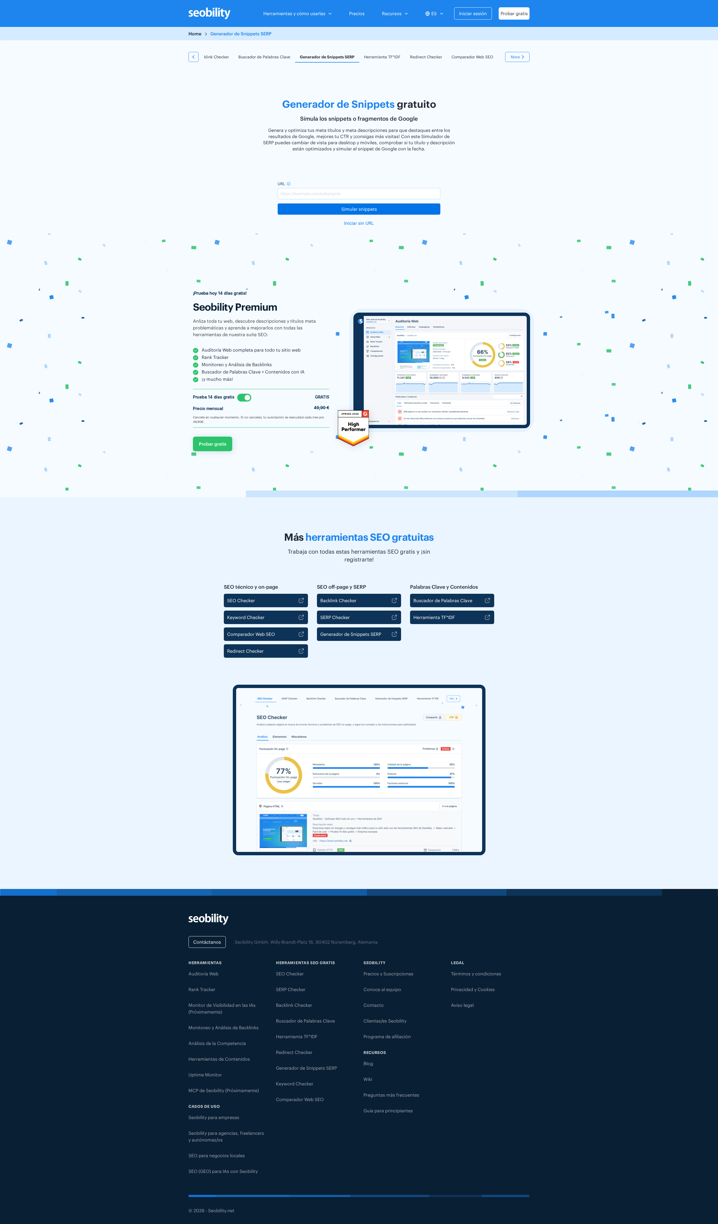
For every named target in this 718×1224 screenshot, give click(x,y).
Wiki (367, 1079)
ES (434, 13)
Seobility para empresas (213, 1117)
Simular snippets (359, 209)
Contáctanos (207, 942)
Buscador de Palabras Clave (264, 56)
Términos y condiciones (476, 974)
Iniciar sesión (473, 13)
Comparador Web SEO (472, 56)
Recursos (392, 13)
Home (194, 33)
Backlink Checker (213, 56)
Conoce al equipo (382, 989)
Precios (357, 13)
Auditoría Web (203, 974)
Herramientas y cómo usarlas (294, 13)
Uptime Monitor (205, 1075)
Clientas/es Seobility (384, 1021)
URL (281, 183)
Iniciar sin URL (359, 223)
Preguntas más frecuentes (391, 1095)
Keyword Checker (245, 617)
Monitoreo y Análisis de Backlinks (223, 1027)
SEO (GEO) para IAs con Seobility (223, 1171)
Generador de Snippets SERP (327, 56)
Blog (368, 1063)
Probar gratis (514, 13)
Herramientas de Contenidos (219, 1059)
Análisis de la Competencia (217, 1043)
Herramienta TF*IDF (382, 56)
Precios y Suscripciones (388, 974)
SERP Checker (335, 617)
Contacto (373, 1005)
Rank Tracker (201, 989)
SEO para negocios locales (216, 1155)
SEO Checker (241, 600)
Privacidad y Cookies (473, 989)
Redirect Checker (426, 56)
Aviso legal (462, 1005)
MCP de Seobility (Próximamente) (223, 1090)
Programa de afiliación (387, 1036)
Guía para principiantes (388, 1110)
